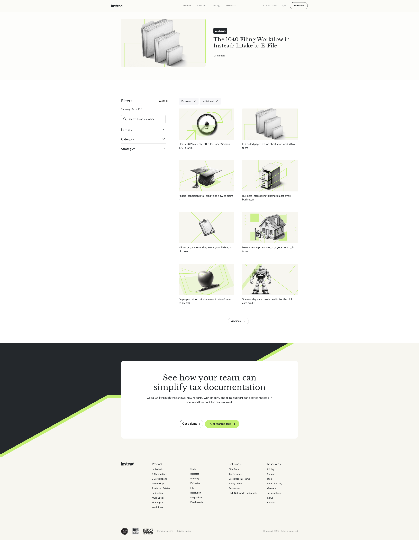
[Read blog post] (163, 43)
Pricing (216, 6)
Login (283, 6)
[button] (187, 6)
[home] (116, 5)
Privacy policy (184, 531)
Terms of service (165, 531)
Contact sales (270, 6)
